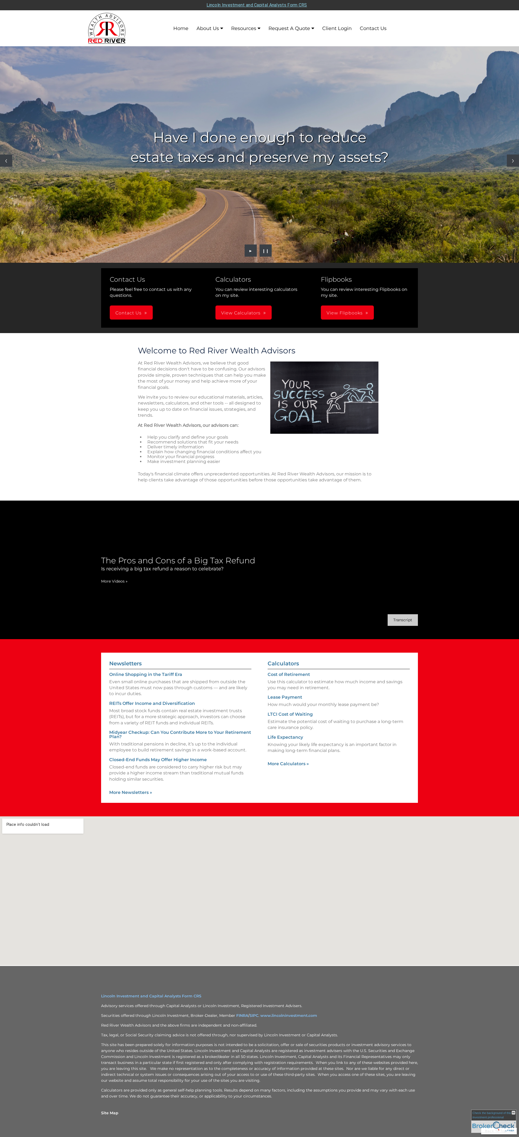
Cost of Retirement (289, 674)
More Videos (114, 581)
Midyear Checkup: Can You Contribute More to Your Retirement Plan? (180, 734)
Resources (243, 28)
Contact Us (373, 28)
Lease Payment (285, 697)
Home (180, 28)
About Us (208, 28)
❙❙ (265, 250)
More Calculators (288, 763)
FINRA (242, 1015)
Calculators (283, 663)
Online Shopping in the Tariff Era (145, 674)
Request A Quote (289, 28)
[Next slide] (513, 161)
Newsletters (125, 663)
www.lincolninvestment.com (288, 1015)
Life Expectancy (285, 737)
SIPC (253, 1015)
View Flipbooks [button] (345, 313)
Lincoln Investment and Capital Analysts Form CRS (257, 5)
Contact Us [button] (128, 313)
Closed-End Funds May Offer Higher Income (158, 759)
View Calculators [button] (241, 313)
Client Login (337, 28)
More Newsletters (130, 792)
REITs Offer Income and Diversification (152, 703)
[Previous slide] (6, 161)
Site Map (109, 1112)
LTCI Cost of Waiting (290, 714)
